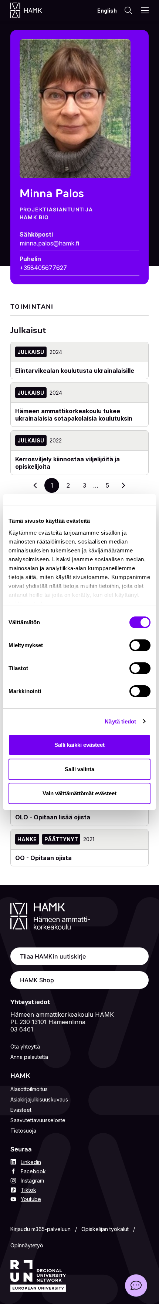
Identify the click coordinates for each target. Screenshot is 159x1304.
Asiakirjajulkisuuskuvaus (39, 1099)
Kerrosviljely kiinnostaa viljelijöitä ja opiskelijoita (67, 462)
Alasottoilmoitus (29, 1089)
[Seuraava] (123, 485)
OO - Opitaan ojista (43, 858)
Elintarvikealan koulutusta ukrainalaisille (74, 370)
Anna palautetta (29, 1057)
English (107, 10)
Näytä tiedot (120, 721)
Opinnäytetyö (26, 1245)
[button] (136, 1285)
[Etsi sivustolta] (128, 10)
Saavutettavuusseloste (37, 1120)
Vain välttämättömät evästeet (79, 793)
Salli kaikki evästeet (79, 745)
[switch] (139, 645)
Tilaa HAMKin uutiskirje (53, 956)
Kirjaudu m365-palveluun (40, 1229)
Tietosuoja (23, 1130)
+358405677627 (43, 267)
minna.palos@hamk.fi (49, 243)
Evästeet (20, 1110)
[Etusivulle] (33, 10)
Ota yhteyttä (25, 1046)
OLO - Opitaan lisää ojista (52, 817)
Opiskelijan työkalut (105, 1229)
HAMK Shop (37, 980)
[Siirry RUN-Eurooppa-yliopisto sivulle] (38, 1276)
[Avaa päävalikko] (145, 10)
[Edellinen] (35, 485)
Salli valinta (79, 769)
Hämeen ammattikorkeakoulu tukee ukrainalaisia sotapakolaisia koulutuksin (73, 414)
